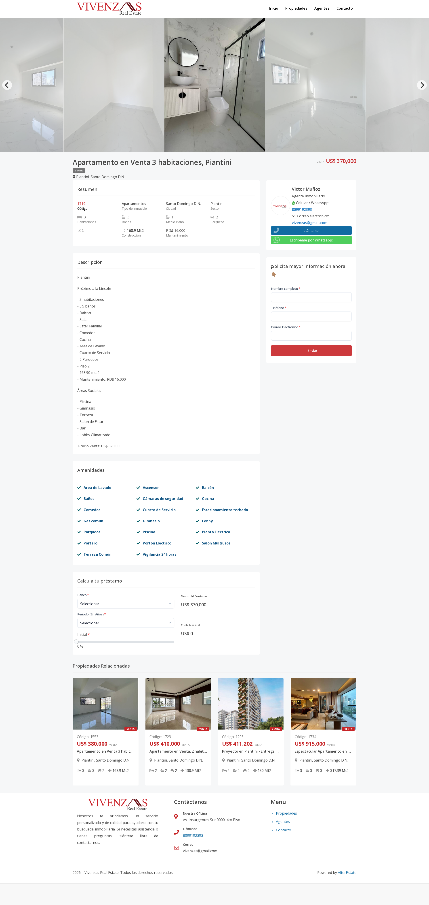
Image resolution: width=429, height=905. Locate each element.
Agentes (321, 8)
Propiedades (296, 8)
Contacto (344, 8)
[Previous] (7, 85)
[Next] (422, 85)
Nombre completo (285, 288)
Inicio (273, 8)
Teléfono (278, 308)
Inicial (83, 634)
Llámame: (311, 230)
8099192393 (302, 209)
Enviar (312, 350)
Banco (83, 595)
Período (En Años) (91, 614)
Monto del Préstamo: (194, 596)
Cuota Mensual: (190, 625)
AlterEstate (347, 872)
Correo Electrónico (286, 327)
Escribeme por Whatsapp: (311, 240)
